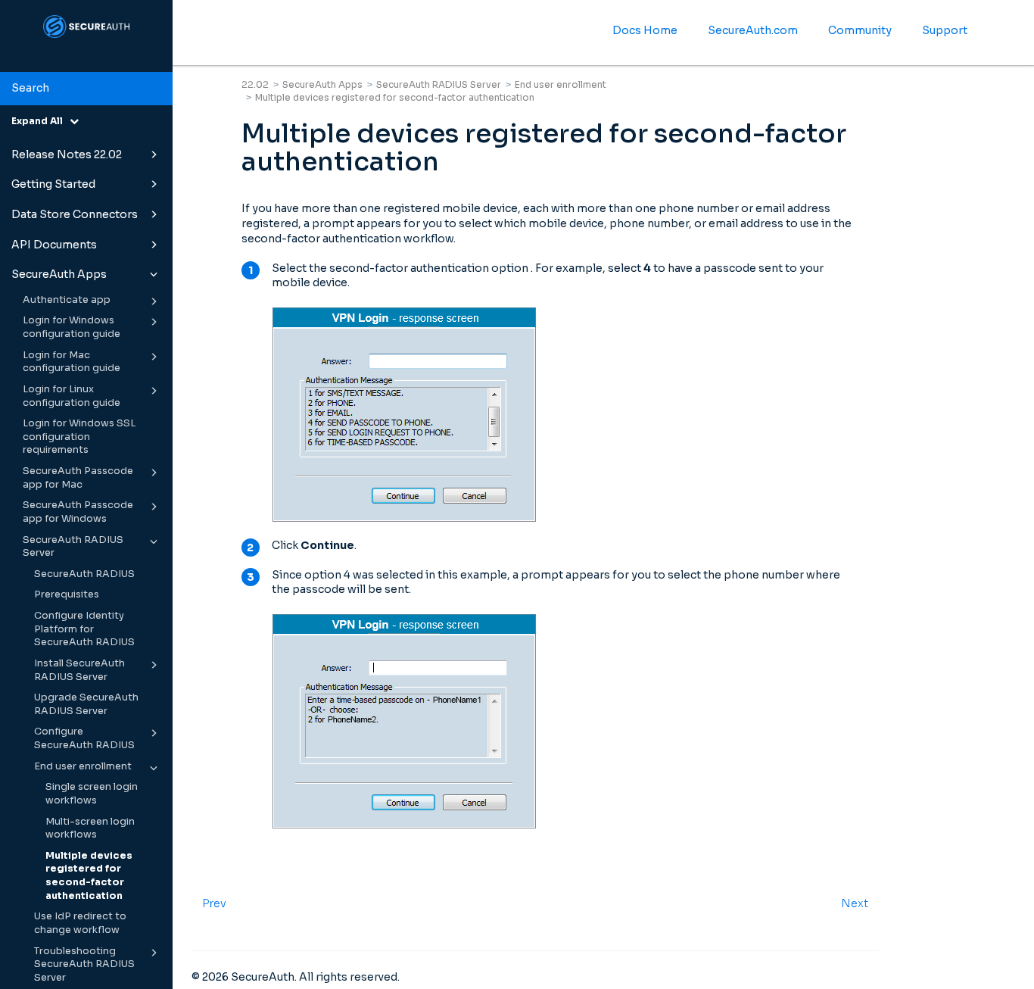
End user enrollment (83, 766)
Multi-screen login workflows (90, 828)
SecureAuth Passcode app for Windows (78, 512)
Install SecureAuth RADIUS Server (79, 670)
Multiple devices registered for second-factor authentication (88, 876)
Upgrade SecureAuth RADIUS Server (86, 704)
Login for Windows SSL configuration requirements (79, 436)
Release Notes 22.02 (66, 154)
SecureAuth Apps (59, 274)
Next (854, 903)
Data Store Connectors (74, 214)
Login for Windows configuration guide (71, 327)
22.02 (255, 84)
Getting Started (53, 184)
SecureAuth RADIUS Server (73, 547)
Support (944, 30)
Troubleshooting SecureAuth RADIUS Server (84, 964)
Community (860, 30)
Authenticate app (67, 300)
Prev (214, 903)
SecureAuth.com (753, 30)
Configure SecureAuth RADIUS (84, 738)
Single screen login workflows (91, 793)
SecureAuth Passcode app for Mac (78, 478)
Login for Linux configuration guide (71, 396)
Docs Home (644, 30)
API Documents (54, 244)
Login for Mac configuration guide (71, 362)
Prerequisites (66, 594)
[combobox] (86, 88)
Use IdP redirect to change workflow (80, 923)
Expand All (40, 120)
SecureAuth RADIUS (84, 574)
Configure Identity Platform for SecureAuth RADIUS (84, 629)
